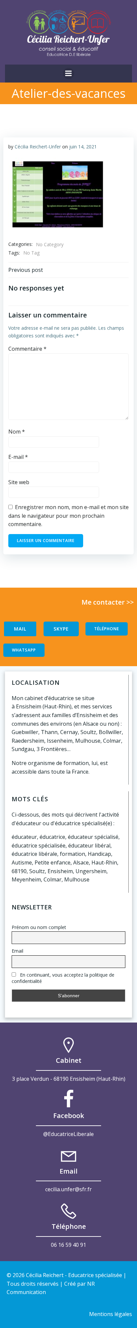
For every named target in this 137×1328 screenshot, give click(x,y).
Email (17, 951)
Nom (16, 431)
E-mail (18, 457)
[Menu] (68, 73)
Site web (18, 482)
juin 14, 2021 (83, 146)
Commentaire (27, 348)
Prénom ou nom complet (39, 927)
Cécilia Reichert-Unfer (38, 146)
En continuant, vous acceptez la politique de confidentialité (63, 978)
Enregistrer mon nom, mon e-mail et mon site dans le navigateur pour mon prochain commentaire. (68, 515)
